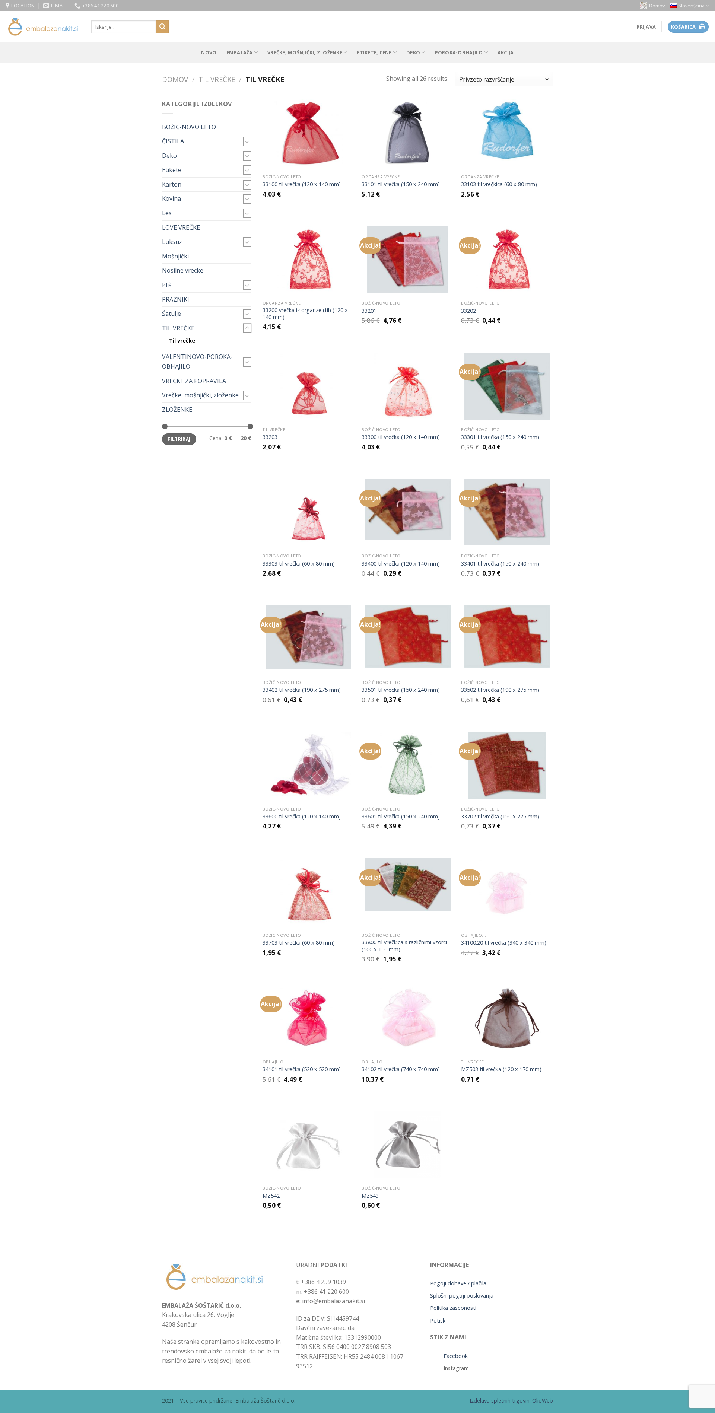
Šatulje (171, 313)
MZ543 (370, 1196)
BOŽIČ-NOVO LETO (189, 127)
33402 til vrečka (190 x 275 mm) (302, 690)
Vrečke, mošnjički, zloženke (304, 52)
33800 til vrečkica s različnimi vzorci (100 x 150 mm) (404, 946)
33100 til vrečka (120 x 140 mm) (302, 184)
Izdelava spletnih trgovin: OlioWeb (511, 1400)
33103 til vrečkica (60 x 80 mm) (499, 184)
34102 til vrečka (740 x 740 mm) (401, 1069)
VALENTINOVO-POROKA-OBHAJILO (197, 361)
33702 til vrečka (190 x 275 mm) (500, 816)
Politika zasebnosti (453, 1307)
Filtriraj (179, 439)
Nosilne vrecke (182, 270)
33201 (369, 311)
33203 (270, 437)
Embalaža (239, 52)
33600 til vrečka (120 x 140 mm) (302, 816)
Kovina (171, 198)
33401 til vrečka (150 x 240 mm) (500, 563)
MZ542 (271, 1196)
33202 (468, 311)
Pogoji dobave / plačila (458, 1283)
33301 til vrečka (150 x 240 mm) (500, 437)
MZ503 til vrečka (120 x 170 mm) (501, 1069)
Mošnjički (175, 256)
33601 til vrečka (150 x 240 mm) (401, 816)
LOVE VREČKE (181, 227)
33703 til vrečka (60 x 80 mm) (299, 942)
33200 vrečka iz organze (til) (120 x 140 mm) (305, 314)
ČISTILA (173, 141)
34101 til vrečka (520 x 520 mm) (302, 1069)
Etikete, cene (374, 52)
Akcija (506, 52)
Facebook (456, 1355)
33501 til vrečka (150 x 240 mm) (401, 690)
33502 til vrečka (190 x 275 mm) (500, 690)
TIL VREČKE (216, 79)
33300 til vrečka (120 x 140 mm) (401, 437)
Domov (657, 5)
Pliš (167, 285)
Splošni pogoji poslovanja (461, 1295)
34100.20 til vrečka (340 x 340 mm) (503, 942)
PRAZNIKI (175, 299)
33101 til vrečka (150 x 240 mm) (401, 184)
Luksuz (172, 242)
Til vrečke (182, 340)
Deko (413, 52)
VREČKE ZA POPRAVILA (194, 381)
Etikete (171, 170)
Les (167, 213)
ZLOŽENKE (177, 409)
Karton (171, 184)
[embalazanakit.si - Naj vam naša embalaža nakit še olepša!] (43, 27)
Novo (208, 52)
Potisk (437, 1320)
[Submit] (162, 26)
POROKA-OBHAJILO (459, 52)
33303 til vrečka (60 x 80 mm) (299, 563)
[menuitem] (689, 5)
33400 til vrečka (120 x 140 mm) (401, 563)
